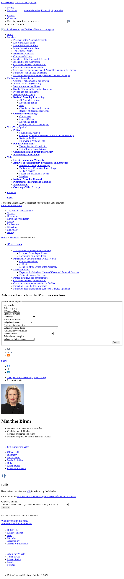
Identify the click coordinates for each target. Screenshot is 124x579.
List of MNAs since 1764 (25, 45)
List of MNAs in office (24, 42)
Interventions (13, 457)
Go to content (7, 2)
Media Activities (27, 171)
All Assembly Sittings (29, 100)
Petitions (17, 130)
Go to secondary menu (25, 2)
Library (10, 221)
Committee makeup (28, 261)
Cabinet (23, 264)
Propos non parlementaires (26, 91)
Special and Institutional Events (34, 173)
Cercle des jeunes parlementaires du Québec (34, 283)
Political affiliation (12, 319)
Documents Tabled (28, 102)
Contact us (12, 18)
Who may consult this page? (14, 520)
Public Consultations (23, 143)
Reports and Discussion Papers (34, 124)
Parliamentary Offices (23, 53)
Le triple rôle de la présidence (33, 253)
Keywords (9, 305)
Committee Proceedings (25, 113)
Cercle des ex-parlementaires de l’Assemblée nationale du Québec (44, 70)
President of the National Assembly (30, 40)
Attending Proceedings (24, 94)
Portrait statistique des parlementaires (30, 277)
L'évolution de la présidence (32, 256)
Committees (25, 116)
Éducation (12, 227)
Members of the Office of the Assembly (38, 267)
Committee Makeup (22, 56)
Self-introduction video (18, 447)
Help (9, 535)
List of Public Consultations (32, 149)
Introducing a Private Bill (26, 154)
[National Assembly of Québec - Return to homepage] (27, 29)
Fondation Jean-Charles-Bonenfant (30, 72)
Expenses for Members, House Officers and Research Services (49, 272)
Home (10, 34)
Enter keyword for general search (23, 21)
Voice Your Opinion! (17, 127)
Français (11, 565)
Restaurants (12, 216)
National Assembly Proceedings (34, 165)
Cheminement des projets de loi (34, 108)
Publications (13, 224)
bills (29, 491)
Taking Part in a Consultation (33, 146)
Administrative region (14, 336)
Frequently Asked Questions (32, 275)
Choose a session (9, 501)
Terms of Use (13, 556)
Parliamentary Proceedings (20, 78)
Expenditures (13, 465)
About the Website (16, 554)
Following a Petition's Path (32, 141)
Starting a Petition (27, 138)
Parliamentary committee (15, 330)
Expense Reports (21, 269)
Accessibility (13, 541)
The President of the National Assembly (32, 250)
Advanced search (15, 24)
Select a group (10, 308)
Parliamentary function (14, 325)
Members (11, 37)
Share (4, 361)
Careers (11, 15)
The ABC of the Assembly (20, 210)
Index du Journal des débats (26, 86)
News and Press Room (18, 219)
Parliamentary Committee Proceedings (37, 168)
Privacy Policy (14, 559)
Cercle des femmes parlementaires (29, 64)
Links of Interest (15, 532)
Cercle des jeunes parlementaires (28, 67)
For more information (11, 205)
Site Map (11, 538)
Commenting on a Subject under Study (33, 152)
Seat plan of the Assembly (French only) (26, 377)
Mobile (10, 562)
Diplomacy (12, 229)
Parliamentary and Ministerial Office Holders (34, 258)
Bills (21, 105)
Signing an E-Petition (29, 132)
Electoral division (12, 314)
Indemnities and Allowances (26, 61)
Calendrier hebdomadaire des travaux (31, 81)
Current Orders (26, 119)
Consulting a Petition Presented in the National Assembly (46, 135)
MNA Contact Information (26, 48)
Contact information (16, 468)
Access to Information (17, 543)
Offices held (13, 452)
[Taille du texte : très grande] (11, 352)
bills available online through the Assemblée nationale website (46, 496)
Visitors (11, 213)
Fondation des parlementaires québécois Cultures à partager (41, 75)
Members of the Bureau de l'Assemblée (32, 59)
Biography (12, 454)
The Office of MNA (23, 51)
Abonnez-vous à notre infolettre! (16, 523)
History (10, 232)
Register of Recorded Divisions (34, 111)
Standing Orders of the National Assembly (33, 89)
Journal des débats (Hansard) (27, 83)
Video (10, 157)
